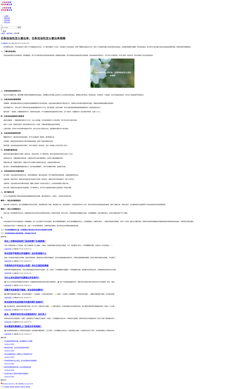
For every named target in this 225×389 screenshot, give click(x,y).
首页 (7, 16)
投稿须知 (12, 387)
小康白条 (5, 43)
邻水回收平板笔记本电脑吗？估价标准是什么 (25, 253)
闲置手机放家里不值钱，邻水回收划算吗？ (24, 290)
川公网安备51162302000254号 (25, 383)
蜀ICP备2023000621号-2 (8, 383)
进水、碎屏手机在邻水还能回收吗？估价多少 (25, 314)
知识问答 (7, 20)
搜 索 (19, 27)
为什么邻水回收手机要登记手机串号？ (22, 278)
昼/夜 (4, 31)
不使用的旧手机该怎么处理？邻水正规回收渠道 (26, 265)
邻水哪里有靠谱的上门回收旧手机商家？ (23, 326)
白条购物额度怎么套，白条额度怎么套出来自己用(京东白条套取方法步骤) (29, 229)
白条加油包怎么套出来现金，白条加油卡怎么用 (21, 233)
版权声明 (17, 387)
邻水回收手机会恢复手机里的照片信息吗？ (24, 302)
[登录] (1, 29)
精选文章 (7, 18)
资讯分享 (7, 22)
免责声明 (22, 387)
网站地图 (6, 387)
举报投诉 (28, 387)
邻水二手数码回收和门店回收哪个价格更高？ (25, 241)
